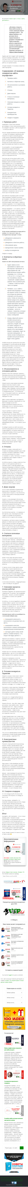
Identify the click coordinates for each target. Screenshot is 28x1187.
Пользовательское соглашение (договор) (10, 1177)
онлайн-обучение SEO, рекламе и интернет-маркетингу (12, 858)
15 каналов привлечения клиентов (17, 955)
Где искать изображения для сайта (17, 942)
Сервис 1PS (21, 872)
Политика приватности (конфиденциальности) (12, 1179)
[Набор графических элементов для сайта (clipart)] (14, 1040)
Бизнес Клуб (19, 1184)
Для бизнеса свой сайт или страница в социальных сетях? (17, 936)
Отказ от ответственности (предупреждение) (12, 1180)
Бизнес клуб (12, 18)
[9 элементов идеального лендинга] (14, 1074)
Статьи (18, 18)
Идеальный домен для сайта (17, 948)
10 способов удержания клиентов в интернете (17, 962)
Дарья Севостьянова (11, 872)
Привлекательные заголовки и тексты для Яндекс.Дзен (17, 929)
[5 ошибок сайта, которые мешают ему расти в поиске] (14, 1110)
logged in (11, 975)
